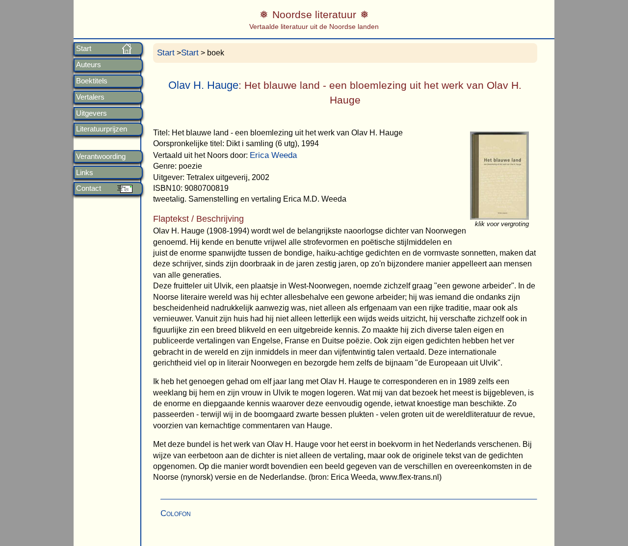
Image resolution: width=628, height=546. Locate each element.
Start (83, 48)
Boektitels (91, 81)
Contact (88, 188)
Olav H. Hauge (203, 85)
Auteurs (88, 65)
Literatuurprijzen (101, 129)
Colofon (175, 513)
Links (84, 173)
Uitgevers (91, 113)
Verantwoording (101, 156)
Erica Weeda (273, 155)
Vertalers (90, 97)
